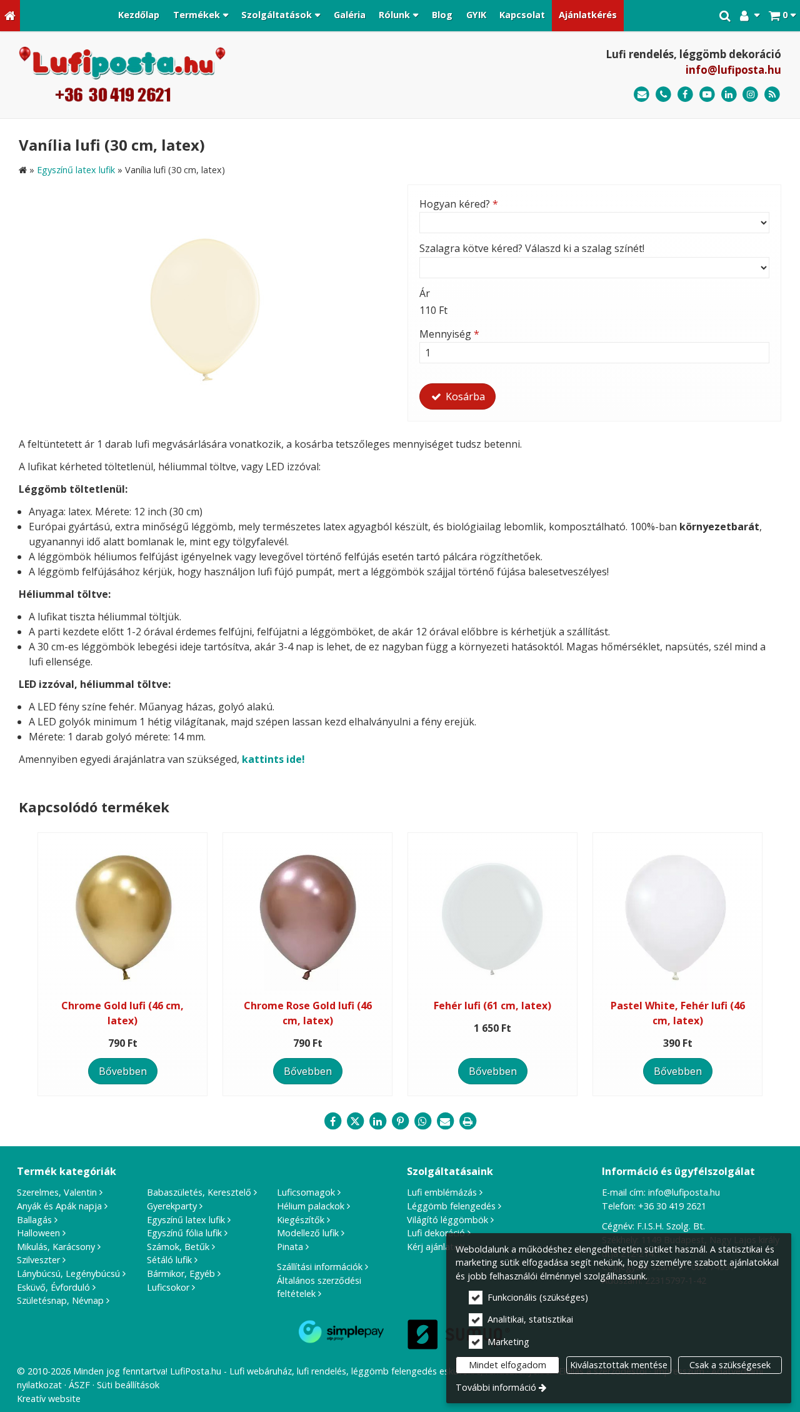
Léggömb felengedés (451, 1206)
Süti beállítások (128, 1385)
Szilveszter (38, 1260)
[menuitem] (10, 15)
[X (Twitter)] (355, 1121)
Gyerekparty (172, 1206)
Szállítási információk (319, 1267)
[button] (782, 15)
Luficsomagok (306, 1192)
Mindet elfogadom (507, 1365)
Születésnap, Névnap (60, 1300)
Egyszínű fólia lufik (184, 1233)
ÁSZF (79, 1385)
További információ (496, 1387)
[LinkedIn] (729, 95)
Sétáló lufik (169, 1260)
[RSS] (772, 95)
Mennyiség (449, 334)
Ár (424, 293)
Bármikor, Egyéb (181, 1273)
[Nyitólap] (10, 15)
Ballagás (34, 1220)
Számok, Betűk (178, 1247)
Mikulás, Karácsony (56, 1247)
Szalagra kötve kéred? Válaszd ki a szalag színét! (531, 248)
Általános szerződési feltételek (319, 1287)
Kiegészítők (300, 1220)
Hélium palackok (310, 1206)
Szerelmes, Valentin (57, 1192)
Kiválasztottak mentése (619, 1365)
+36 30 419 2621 (672, 1206)
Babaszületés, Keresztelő (199, 1192)
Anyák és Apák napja (59, 1206)
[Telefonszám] (663, 95)
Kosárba (464, 396)
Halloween (38, 1233)
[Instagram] (750, 95)
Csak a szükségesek (730, 1365)
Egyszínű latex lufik (186, 1220)
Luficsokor (168, 1287)
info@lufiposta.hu (733, 70)
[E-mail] (641, 95)
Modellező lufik (308, 1233)
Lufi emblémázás (442, 1192)
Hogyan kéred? (458, 204)
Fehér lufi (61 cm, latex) (492, 1005)
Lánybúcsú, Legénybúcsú (68, 1273)
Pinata (290, 1247)
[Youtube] (707, 95)
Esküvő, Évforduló (53, 1287)
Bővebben (123, 1071)
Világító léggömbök (447, 1220)
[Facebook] (685, 95)
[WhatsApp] (422, 1121)
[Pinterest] (400, 1121)
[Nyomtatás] (468, 1121)
